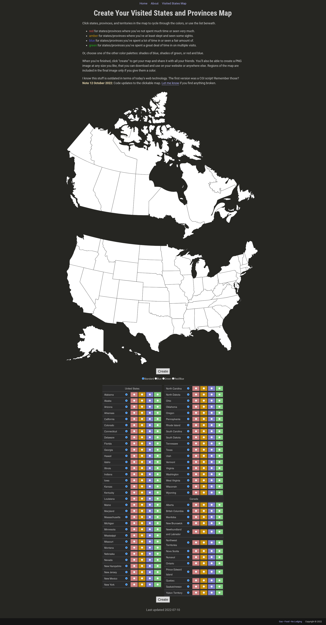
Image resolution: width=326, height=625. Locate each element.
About (155, 3)
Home (143, 3)
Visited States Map (174, 3)
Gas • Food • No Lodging (290, 621)
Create (163, 371)
